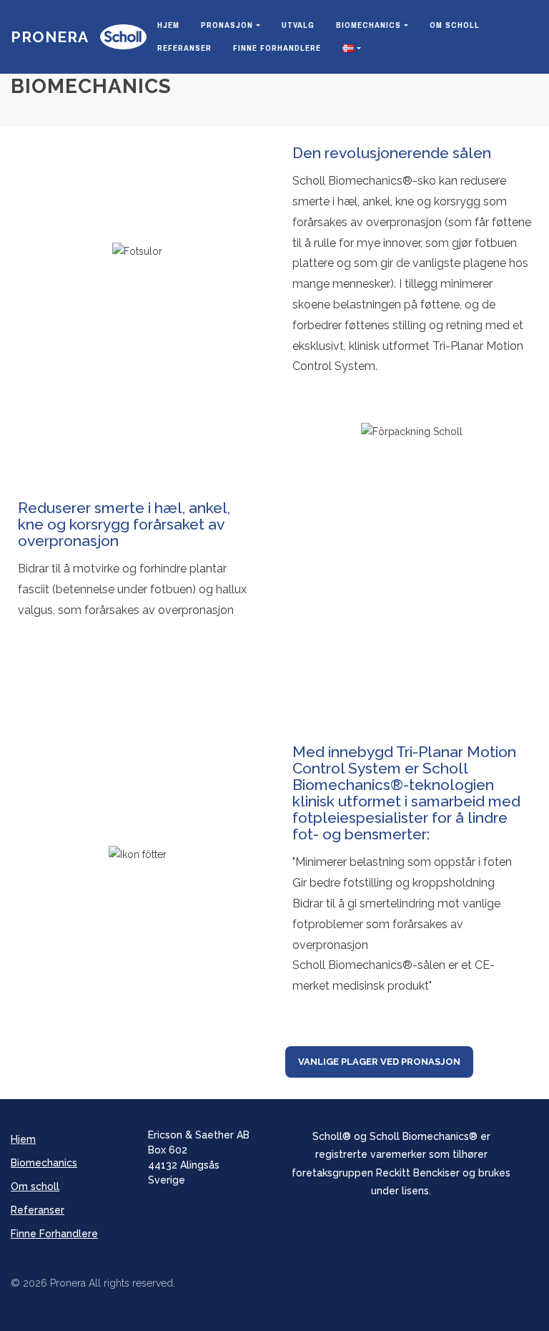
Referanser (184, 48)
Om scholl (455, 25)
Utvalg (298, 25)
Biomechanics (368, 25)
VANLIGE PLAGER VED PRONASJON (379, 1061)
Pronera (50, 37)
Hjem (168, 25)
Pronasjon (227, 25)
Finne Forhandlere (277, 48)
